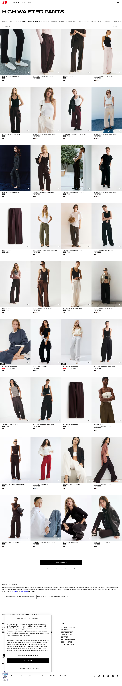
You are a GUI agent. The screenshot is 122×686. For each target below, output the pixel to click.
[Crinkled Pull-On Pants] (76, 460)
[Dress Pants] (76, 52)
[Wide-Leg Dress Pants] (107, 400)
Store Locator (67, 632)
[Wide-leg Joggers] (15, 342)
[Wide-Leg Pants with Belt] (107, 52)
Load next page (61, 562)
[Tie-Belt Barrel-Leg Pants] (45, 168)
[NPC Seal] (5, 676)
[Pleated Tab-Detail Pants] (45, 52)
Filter (115, 26)
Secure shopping (68, 639)
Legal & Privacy (67, 634)
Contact (64, 637)
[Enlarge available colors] (4, 80)
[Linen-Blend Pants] (45, 460)
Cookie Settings (67, 644)
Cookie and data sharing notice (28, 655)
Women (16, 2)
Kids (29, 2)
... (70, 569)
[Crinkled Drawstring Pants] (15, 460)
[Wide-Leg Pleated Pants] (15, 110)
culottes (14, 591)
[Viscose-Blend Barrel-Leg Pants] (45, 226)
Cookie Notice (66, 642)
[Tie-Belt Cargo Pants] (15, 400)
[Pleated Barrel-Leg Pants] (107, 342)
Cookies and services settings (28, 668)
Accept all (28, 660)
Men (23, 2)
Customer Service (68, 627)
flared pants (24, 591)
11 (74, 569)
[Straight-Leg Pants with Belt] (45, 110)
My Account (65, 629)
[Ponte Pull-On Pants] (15, 52)
